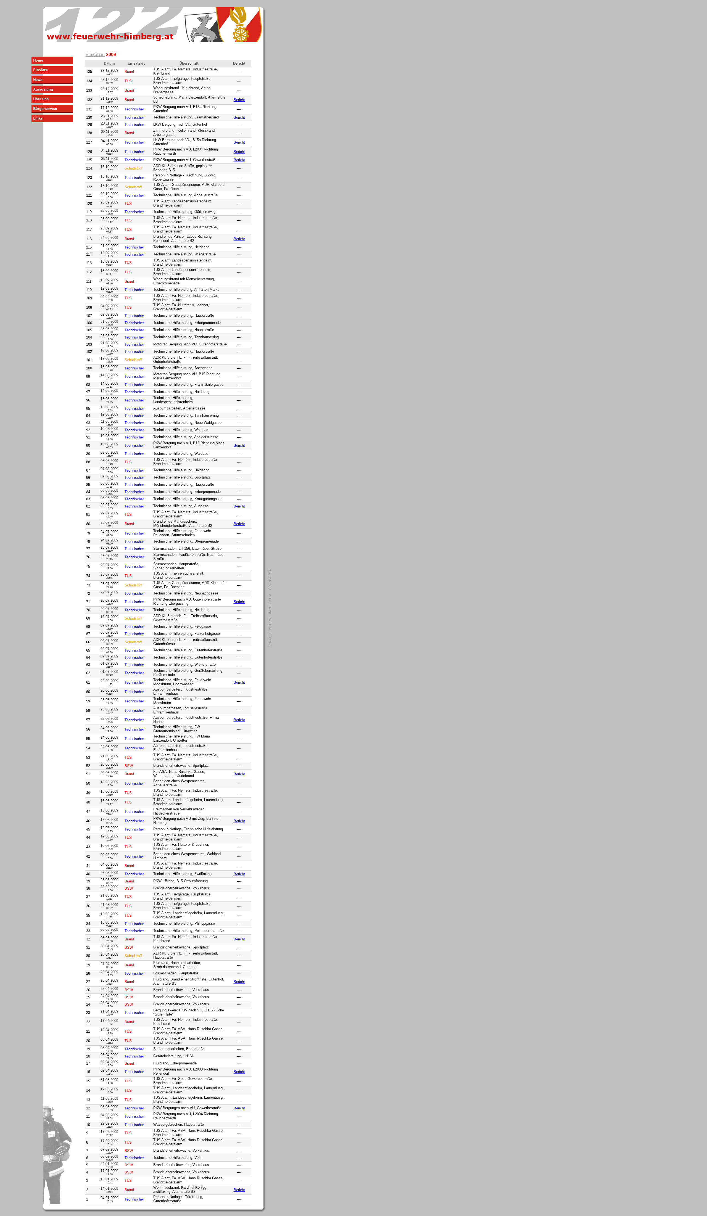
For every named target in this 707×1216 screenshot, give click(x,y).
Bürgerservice (45, 109)
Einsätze (40, 70)
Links (38, 118)
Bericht (239, 100)
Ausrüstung (43, 89)
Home (38, 60)
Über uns (41, 99)
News (37, 80)
